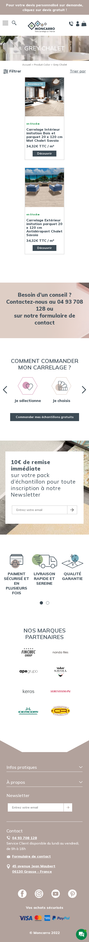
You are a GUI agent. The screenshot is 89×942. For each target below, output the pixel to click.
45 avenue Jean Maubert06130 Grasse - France (33, 869)
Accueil (26, 64)
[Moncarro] (41, 26)
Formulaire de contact (31, 856)
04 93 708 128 (24, 838)
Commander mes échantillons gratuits (44, 417)
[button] (41, 602)
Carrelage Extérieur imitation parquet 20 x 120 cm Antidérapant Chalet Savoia (44, 227)
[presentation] (5, 390)
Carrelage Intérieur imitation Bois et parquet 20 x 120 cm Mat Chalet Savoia (44, 135)
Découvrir (44, 153)
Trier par (78, 71)
